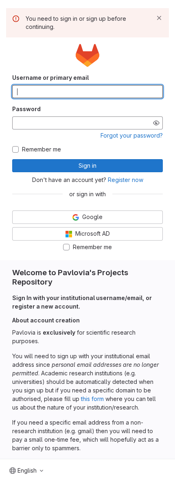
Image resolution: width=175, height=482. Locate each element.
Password (26, 108)
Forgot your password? (132, 135)
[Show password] (156, 122)
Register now (125, 179)
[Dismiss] (159, 18)
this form (92, 398)
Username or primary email (50, 77)
